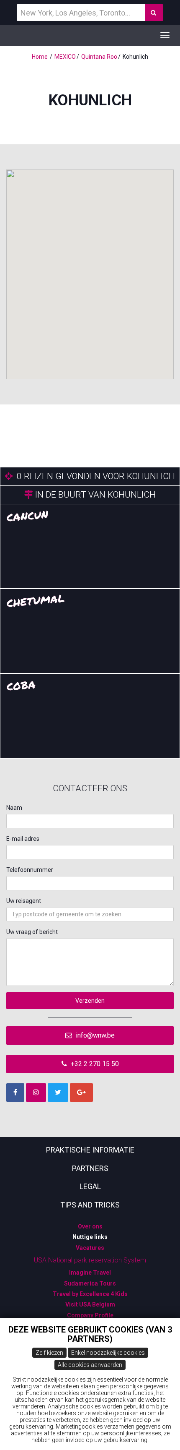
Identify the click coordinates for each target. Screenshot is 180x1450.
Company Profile (90, 1315)
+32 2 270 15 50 (94, 1064)
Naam (14, 807)
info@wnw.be (94, 1035)
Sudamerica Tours (90, 1283)
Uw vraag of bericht (32, 931)
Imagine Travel (90, 1272)
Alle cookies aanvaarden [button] (90, 1364)
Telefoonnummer (29, 869)
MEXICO (65, 56)
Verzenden (90, 1000)
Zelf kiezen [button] (49, 1352)
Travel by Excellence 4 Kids (90, 1294)
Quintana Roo (99, 56)
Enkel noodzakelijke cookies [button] (108, 1352)
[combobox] (90, 914)
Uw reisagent (23, 900)
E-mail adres (22, 838)
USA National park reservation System (90, 1260)
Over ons (90, 1226)
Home (40, 56)
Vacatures (90, 1247)
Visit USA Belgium (90, 1304)
